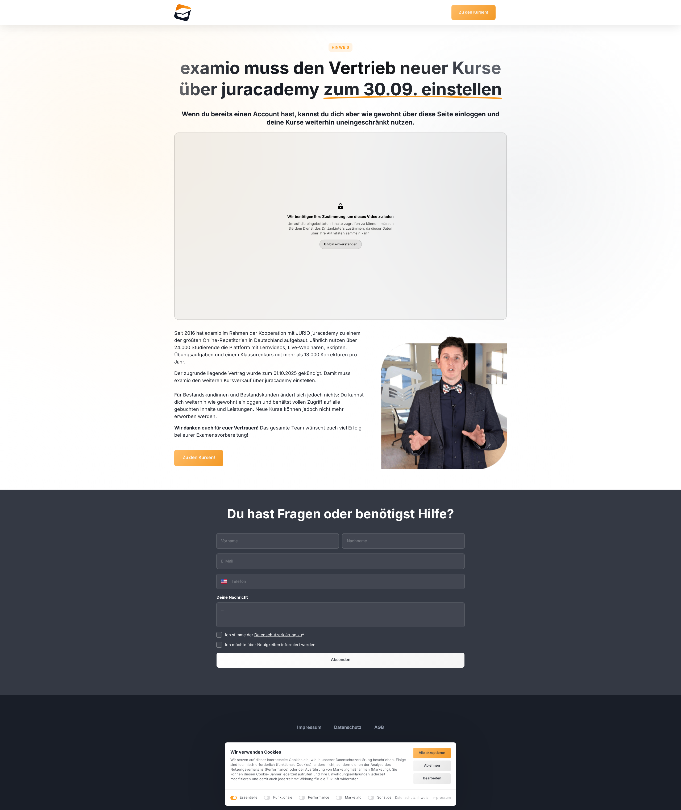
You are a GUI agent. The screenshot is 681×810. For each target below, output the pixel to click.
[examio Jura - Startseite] (182, 12)
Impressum (442, 797)
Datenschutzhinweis (411, 797)
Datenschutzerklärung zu (278, 634)
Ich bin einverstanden (340, 244)
